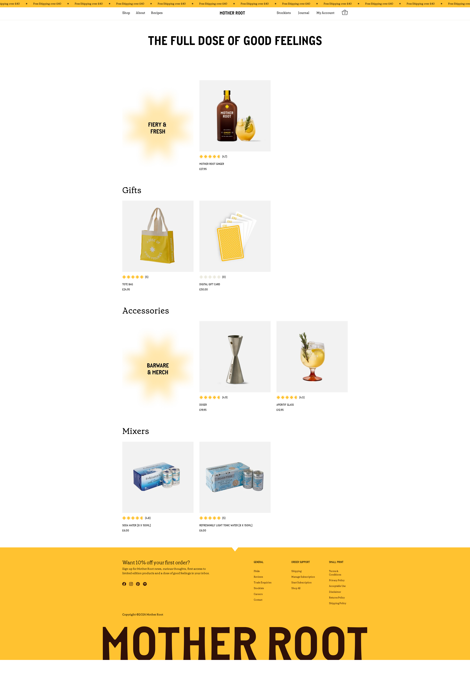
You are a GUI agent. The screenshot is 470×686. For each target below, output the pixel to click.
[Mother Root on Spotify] (145, 584)
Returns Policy (337, 597)
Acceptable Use (337, 586)
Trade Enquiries (262, 582)
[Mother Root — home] (235, 13)
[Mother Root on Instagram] (131, 584)
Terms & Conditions (335, 573)
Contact (258, 599)
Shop (126, 13)
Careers (258, 594)
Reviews (258, 576)
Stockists (259, 588)
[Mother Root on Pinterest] (138, 584)
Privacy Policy (337, 580)
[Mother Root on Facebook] (124, 584)
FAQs (257, 571)
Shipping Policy (337, 603)
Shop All (295, 588)
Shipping (296, 571)
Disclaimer (335, 591)
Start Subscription (301, 582)
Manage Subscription (303, 576)
